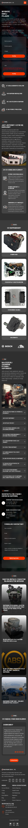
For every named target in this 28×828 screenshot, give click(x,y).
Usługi (3, 793)
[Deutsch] (16, 780)
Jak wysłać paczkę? (8, 423)
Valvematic (14, 337)
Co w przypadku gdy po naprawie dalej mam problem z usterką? (12, 477)
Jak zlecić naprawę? (8, 418)
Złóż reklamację (16, 793)
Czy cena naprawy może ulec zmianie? (11, 441)
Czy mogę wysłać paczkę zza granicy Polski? (11, 464)
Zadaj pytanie (15, 790)
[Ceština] (20, 780)
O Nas (3, 790)
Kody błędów (5, 795)
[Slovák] (23, 780)
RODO (13, 798)
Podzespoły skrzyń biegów (14, 282)
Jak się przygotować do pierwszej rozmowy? (13, 412)
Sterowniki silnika (14, 310)
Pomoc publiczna (16, 800)
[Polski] (9, 780)
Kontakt (4, 800)
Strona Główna (5, 788)
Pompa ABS (14, 254)
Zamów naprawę (16, 788)
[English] (13, 780)
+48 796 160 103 (12, 504)
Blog (3, 798)
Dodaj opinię (14, 760)
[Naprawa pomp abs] (17, 823)
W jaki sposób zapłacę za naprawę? (13, 458)
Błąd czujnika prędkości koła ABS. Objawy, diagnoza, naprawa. (14, 670)
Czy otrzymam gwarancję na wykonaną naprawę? (11, 429)
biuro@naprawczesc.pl (14, 505)
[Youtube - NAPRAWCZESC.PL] (10, 823)
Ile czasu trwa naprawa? (10, 447)
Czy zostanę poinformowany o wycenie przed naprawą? (11, 435)
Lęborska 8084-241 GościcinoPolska (9, 812)
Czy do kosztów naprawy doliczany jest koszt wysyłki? (12, 470)
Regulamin (14, 795)
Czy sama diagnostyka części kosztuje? (11, 453)
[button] (25, 2)
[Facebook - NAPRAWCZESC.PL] (14, 823)
